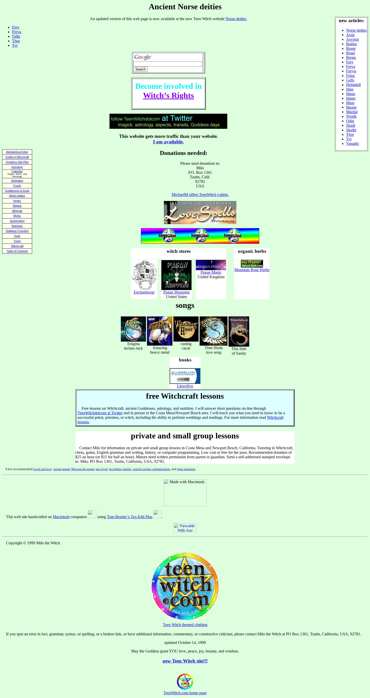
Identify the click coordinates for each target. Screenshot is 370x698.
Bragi (350, 53)
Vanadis (352, 143)
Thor (350, 134)
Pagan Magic (211, 272)
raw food (101, 469)
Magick (17, 205)
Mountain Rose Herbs (251, 270)
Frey (349, 62)
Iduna (350, 94)
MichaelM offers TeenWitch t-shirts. (200, 194)
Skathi (351, 130)
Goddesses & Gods (17, 190)
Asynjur (352, 39)
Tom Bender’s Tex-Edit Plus (129, 517)
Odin (350, 121)
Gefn (350, 80)
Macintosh (61, 517)
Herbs (17, 200)
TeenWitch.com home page (185, 693)
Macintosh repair (82, 469)
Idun (349, 89)
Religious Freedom (17, 230)
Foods (17, 185)
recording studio (120, 469)
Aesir (350, 35)
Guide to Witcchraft (17, 156)
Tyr (349, 139)
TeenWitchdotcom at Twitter (100, 413)
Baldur (351, 44)
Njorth (351, 116)
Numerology (17, 220)
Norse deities (356, 30)
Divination (17, 180)
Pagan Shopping (176, 292)
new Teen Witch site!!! (185, 661)
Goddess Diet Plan (17, 161)
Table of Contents (17, 251)
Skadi (350, 125)
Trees (17, 240)
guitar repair (61, 469)
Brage (351, 48)
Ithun (350, 103)
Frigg (350, 75)
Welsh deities (17, 195)
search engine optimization (151, 469)
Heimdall (353, 85)
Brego (351, 57)
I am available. (168, 141)
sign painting (186, 469)
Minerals (17, 210)
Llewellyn (185, 386)
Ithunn (351, 107)
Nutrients (17, 225)
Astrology (17, 167)
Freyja (351, 71)
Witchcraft (17, 246)
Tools (17, 235)
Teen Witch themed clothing (185, 625)
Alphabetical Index (17, 151)
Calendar (17, 171)
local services (42, 469)
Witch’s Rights (168, 95)
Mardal (351, 112)
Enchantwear (144, 292)
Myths (17, 215)
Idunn (350, 98)
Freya (350, 66)
